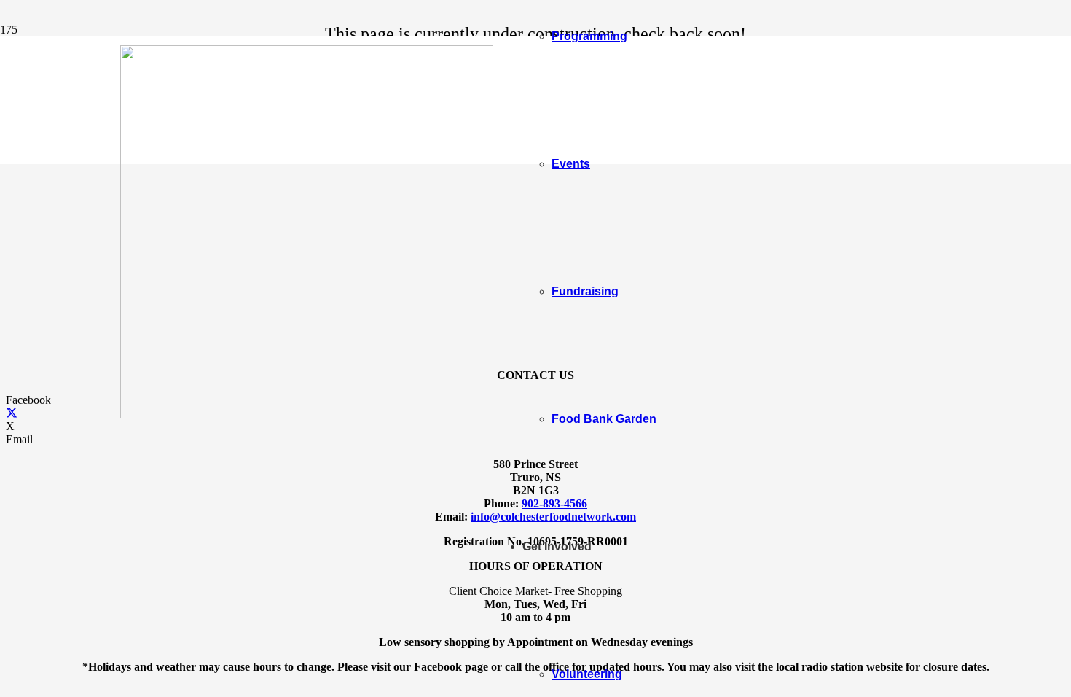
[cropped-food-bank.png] (306, 414)
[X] (11, 413)
